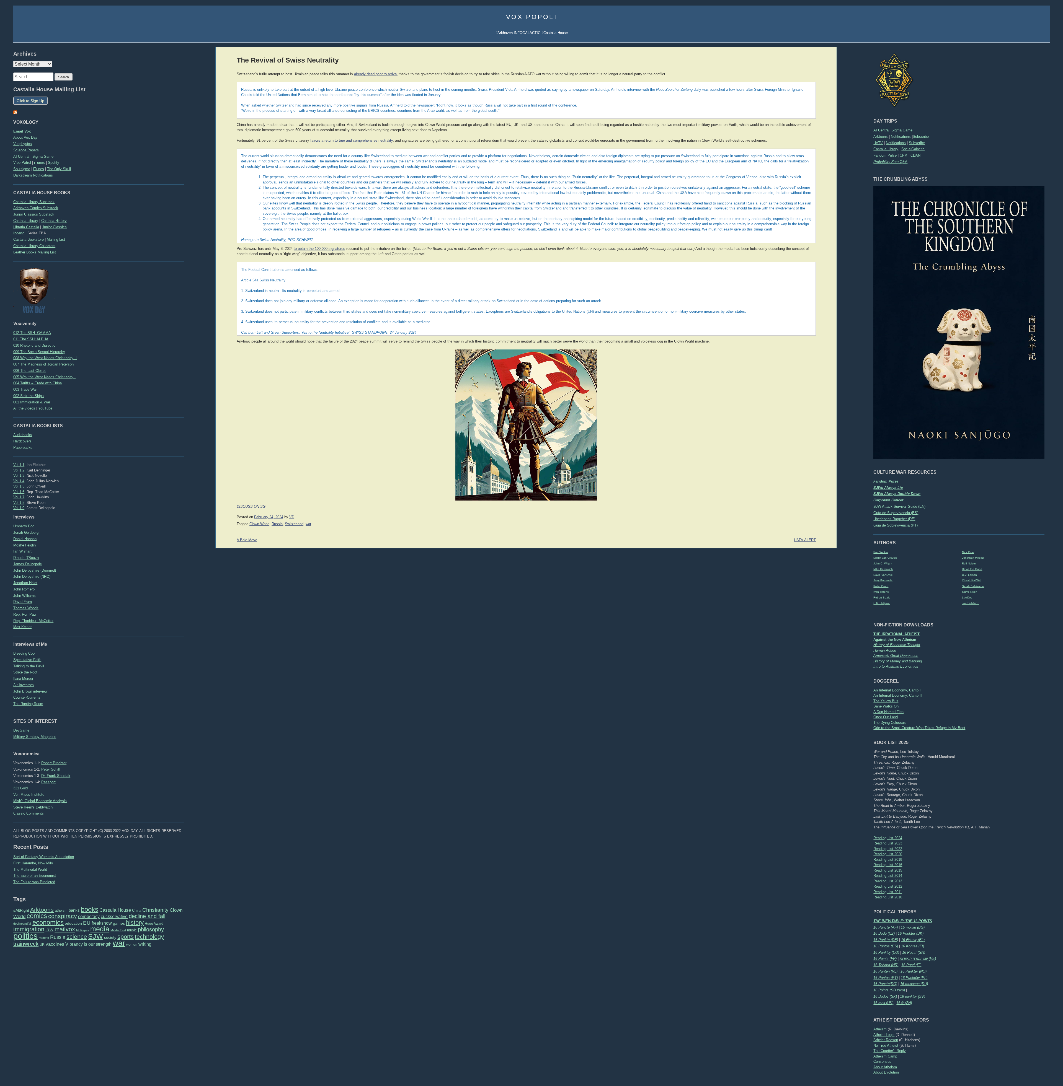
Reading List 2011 (887, 892)
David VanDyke (883, 574)
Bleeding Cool (24, 653)
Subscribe (921, 136)
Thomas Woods (25, 608)
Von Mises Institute (28, 794)
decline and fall (147, 916)
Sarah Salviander (973, 586)
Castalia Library (885, 149)
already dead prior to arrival (376, 74)
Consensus (882, 1061)
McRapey (82, 930)
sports (125, 936)
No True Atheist (885, 1045)
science (76, 936)
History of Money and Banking (897, 661)
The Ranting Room (28, 704)
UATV (878, 143)
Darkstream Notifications (33, 175)
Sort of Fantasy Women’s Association (43, 857)
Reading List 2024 (887, 838)
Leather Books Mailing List (34, 252)
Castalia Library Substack (34, 202)
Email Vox (22, 131)
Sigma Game (901, 130)
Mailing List (56, 239)
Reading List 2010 (887, 897)
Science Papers (26, 150)
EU (87, 923)
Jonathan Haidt (25, 583)
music (132, 930)
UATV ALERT (805, 540)
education (73, 923)
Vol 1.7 (18, 497)
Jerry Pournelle (882, 580)
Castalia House (115, 910)
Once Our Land (885, 717)
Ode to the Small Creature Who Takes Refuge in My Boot (919, 728)
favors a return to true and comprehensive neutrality (351, 140)
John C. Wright (882, 563)
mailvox (65, 929)
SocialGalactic (913, 149)
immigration (28, 929)
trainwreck (25, 944)
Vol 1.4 (18, 481)
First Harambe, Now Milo (33, 863)
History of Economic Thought (896, 645)
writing (144, 944)
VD (291, 517)
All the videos (24, 408)
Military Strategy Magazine (34, 737)
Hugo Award (154, 923)
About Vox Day (25, 137)
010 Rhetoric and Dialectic (34, 345)
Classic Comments (28, 813)
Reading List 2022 (887, 849)
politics (25, 935)
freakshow (102, 923)
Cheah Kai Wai (971, 580)
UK (42, 945)
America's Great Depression (895, 656)
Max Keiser (22, 627)
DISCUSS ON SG (251, 507)
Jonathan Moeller (973, 557)
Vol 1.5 (18, 486)
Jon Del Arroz (970, 603)
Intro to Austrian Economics (895, 666)
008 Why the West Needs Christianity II (45, 358)
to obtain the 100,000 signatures (319, 249)
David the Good (972, 569)
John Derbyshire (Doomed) (34, 570)
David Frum (22, 602)
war (119, 943)
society (110, 937)
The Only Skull (59, 169)
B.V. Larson (969, 574)
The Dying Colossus (889, 722)
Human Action (884, 650)
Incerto (18, 233)
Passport (48, 782)
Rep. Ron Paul (25, 614)
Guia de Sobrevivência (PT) (895, 525)
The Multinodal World (30, 869)
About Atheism (885, 1067)
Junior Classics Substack (33, 214)
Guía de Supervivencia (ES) (895, 513)
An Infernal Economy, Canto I (897, 690)
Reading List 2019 (887, 859)
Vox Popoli (531, 16)
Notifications (901, 136)
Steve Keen (969, 591)
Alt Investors (23, 685)
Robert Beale (881, 597)
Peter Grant (880, 586)
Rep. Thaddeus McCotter (33, 621)
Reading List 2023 (887, 843)
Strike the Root (25, 672)
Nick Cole (968, 552)
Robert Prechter (53, 763)
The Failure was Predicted (34, 882)
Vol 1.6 (18, 492)
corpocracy (89, 916)
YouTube (45, 408)
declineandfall (22, 923)
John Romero (24, 589)
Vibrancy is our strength (88, 944)
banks (74, 910)
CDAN (915, 155)
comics (37, 915)
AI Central (881, 130)
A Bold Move (247, 540)
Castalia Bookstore (28, 239)
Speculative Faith (27, 660)
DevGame (21, 730)
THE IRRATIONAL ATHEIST (896, 634)
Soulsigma (21, 169)
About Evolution (886, 1072)
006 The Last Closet (29, 371)
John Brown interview (30, 691)
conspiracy (62, 916)
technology (149, 936)
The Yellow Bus (885, 701)
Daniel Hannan (25, 539)
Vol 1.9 (18, 508)
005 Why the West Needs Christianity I (44, 377)
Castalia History (54, 221)
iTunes (39, 162)
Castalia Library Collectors (34, 246)
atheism (61, 910)
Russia (57, 937)
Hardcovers (22, 441)
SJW (95, 936)
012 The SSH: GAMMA (32, 333)
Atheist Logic (883, 1035)
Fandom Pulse (885, 155)
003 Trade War (25, 389)
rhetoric (44, 937)
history (135, 922)
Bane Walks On (886, 706)
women (131, 945)
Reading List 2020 (887, 854)
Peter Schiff (50, 769)
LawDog (967, 597)
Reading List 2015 (887, 870)
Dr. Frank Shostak (55, 776)
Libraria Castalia (26, 227)
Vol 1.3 (18, 475)
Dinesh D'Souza (26, 558)
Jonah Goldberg (25, 532)
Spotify (53, 162)
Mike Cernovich (883, 569)
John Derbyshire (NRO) (31, 576)
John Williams (24, 595)
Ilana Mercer (23, 679)
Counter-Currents (26, 697)
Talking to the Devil (28, 666)
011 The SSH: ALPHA (30, 339)
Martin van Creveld (885, 557)
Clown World (259, 524)
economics (48, 922)
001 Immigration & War (31, 402)
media (99, 929)
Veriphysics (22, 144)
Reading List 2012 (887, 886)
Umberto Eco (23, 526)
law (49, 929)
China (136, 910)
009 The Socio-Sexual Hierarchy (39, 352)
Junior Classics (54, 227)
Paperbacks (22, 447)
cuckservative (114, 916)
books (89, 909)
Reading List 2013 (887, 881)
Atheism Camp (885, 1056)
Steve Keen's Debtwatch (33, 807)
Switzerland (294, 524)
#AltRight (21, 910)
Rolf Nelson (969, 563)
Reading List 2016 (887, 865)
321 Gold (20, 788)
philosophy (151, 929)
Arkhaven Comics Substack (35, 208)
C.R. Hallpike (881, 603)
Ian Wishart (22, 551)
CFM (903, 155)
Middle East (118, 930)
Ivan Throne (881, 591)
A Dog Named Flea (888, 712)
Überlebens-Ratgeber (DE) (894, 519)
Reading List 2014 (887, 876)
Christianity (155, 910)
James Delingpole (27, 564)
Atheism (880, 1029)
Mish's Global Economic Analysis (40, 801)
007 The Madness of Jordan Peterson (43, 364)
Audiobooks (22, 435)
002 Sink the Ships (28, 396)
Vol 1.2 (18, 470)
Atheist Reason (885, 1040)
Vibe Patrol (22, 162)
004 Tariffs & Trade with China (37, 383)
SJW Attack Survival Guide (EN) (899, 506)
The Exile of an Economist (34, 876)
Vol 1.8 (18, 503)
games (119, 923)
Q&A (890, 162)
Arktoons (880, 136)
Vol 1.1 (18, 465)
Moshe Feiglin (24, 545)
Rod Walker (880, 552)
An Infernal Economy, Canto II (897, 695)
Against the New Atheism (894, 639)
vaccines (55, 944)
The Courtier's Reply (889, 1051)
